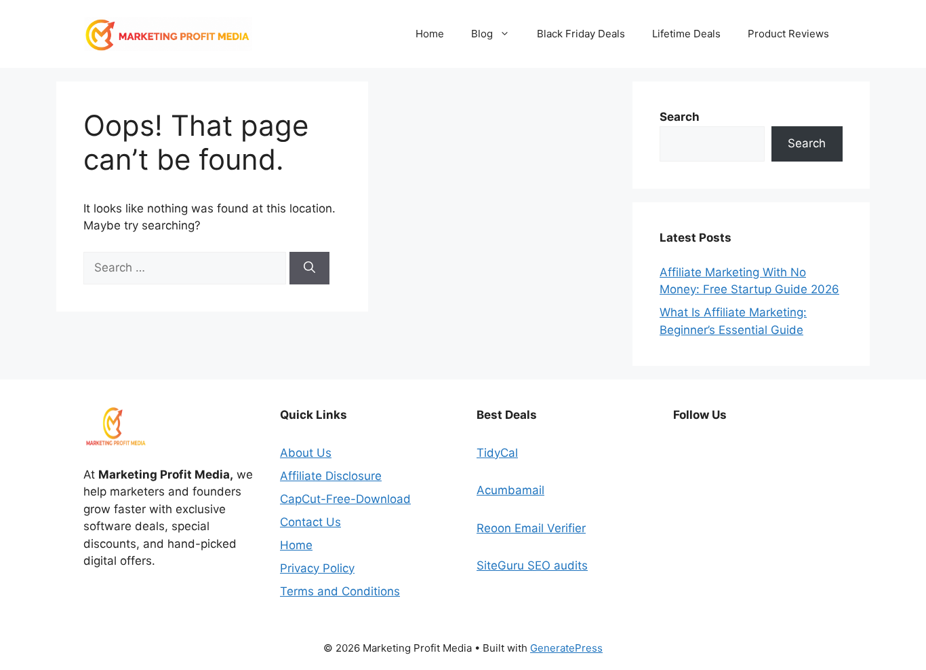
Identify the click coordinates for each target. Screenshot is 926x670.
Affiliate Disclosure (331, 476)
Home (430, 33)
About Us (305, 453)
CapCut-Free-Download (345, 499)
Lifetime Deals (686, 33)
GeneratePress (566, 647)
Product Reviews (788, 33)
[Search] (309, 268)
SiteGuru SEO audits (532, 565)
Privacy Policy (317, 568)
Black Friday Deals (581, 33)
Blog (482, 33)
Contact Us (310, 522)
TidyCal (497, 453)
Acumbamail (510, 490)
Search (807, 143)
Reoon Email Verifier (531, 528)
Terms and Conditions (340, 591)
